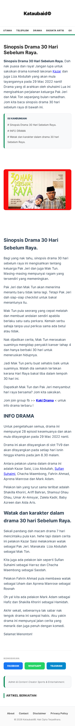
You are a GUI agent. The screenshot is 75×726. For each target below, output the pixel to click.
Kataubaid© (38, 13)
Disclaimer (39, 713)
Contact (23, 713)
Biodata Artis (55, 30)
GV (70, 30)
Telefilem (22, 30)
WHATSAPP (34, 666)
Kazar (57, 71)
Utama (7, 30)
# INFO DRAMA (16, 130)
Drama (37, 30)
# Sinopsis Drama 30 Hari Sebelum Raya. (32, 124)
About (10, 713)
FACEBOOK (13, 666)
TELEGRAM (56, 666)
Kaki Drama (45, 400)
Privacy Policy (59, 713)
